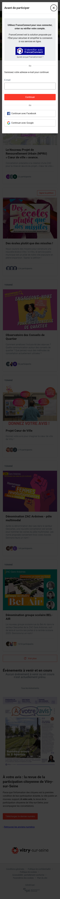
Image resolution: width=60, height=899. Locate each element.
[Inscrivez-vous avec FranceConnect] (30, 51)
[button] (53, 8)
